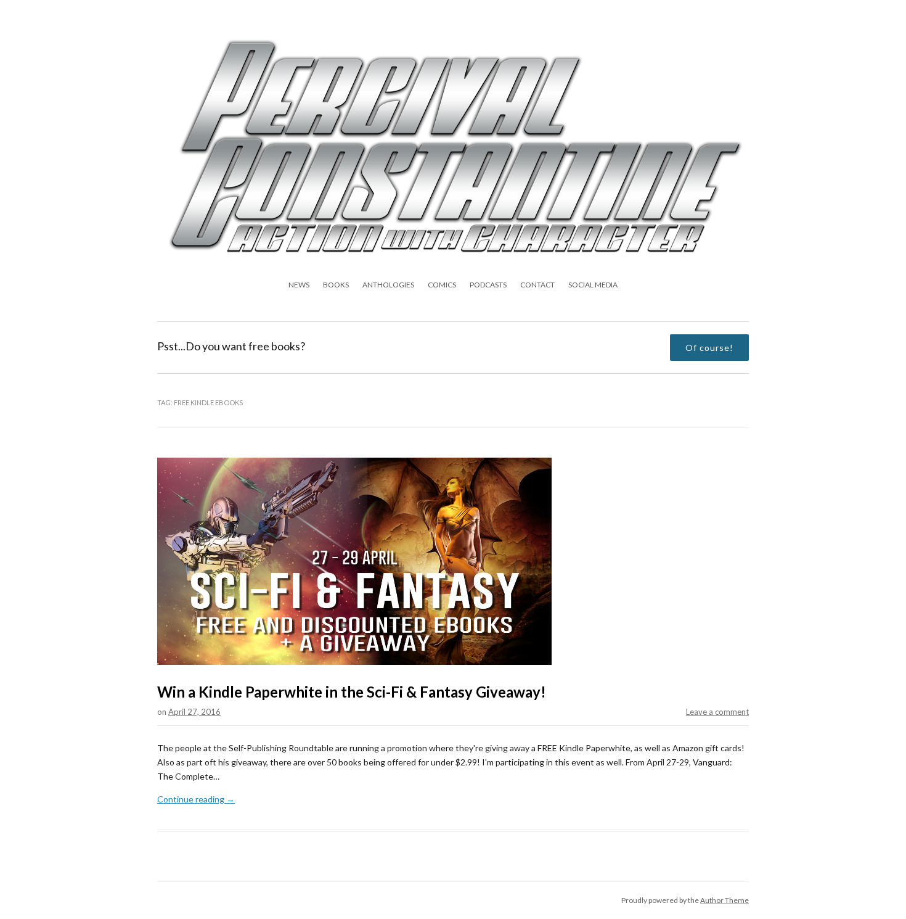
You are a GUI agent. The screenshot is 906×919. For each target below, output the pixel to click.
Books (336, 284)
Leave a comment (717, 712)
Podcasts (488, 284)
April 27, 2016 (194, 712)
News (298, 284)
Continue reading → (196, 799)
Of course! (709, 347)
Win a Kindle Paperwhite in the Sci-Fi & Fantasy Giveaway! (351, 692)
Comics (442, 284)
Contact (537, 284)
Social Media (593, 284)
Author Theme (724, 900)
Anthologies (388, 284)
